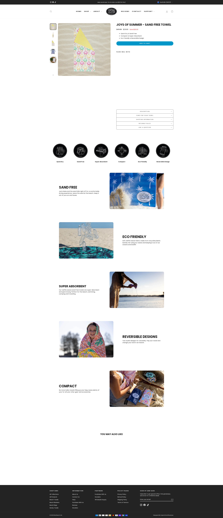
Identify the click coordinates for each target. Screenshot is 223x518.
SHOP (87, 11)
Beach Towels (54, 500)
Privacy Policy (122, 494)
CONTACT (136, 11)
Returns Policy (145, 123)
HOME (78, 11)
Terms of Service (123, 502)
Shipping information (145, 119)
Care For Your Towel (144, 115)
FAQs (74, 500)
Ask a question (145, 127)
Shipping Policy (122, 500)
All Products (53, 497)
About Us (75, 494)
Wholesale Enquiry (100, 500)
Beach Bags (53, 505)
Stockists (75, 508)
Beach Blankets (54, 502)
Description (145, 111)
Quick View (64, 467)
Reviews (74, 505)
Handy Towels (54, 508)
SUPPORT (148, 11)
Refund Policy (122, 497)
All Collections (54, 494)
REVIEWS (125, 11)
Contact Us (76, 497)
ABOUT (97, 11)
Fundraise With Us (78, 502)
